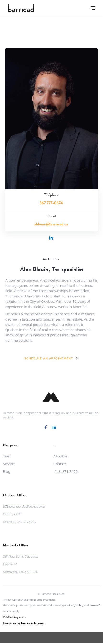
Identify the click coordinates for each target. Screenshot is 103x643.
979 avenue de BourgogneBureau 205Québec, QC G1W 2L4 (24, 514)
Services (9, 464)
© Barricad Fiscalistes (51, 594)
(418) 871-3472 (65, 471)
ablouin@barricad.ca (51, 225)
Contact (59, 464)
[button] (92, 8)
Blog (6, 471)
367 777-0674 (51, 203)
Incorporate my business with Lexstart (24, 623)
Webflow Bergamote (14, 617)
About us (60, 456)
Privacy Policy (75, 605)
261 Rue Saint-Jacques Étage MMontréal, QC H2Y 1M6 (20, 564)
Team (7, 456)
